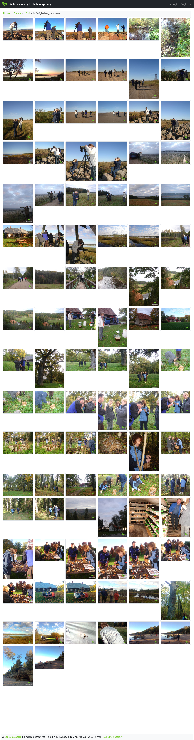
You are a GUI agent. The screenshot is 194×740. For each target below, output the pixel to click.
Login (174, 4)
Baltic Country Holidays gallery (30, 4)
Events (17, 13)
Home (6, 13)
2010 (27, 13)
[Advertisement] (97, 710)
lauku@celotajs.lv (112, 736)
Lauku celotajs (13, 736)
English (185, 4)
